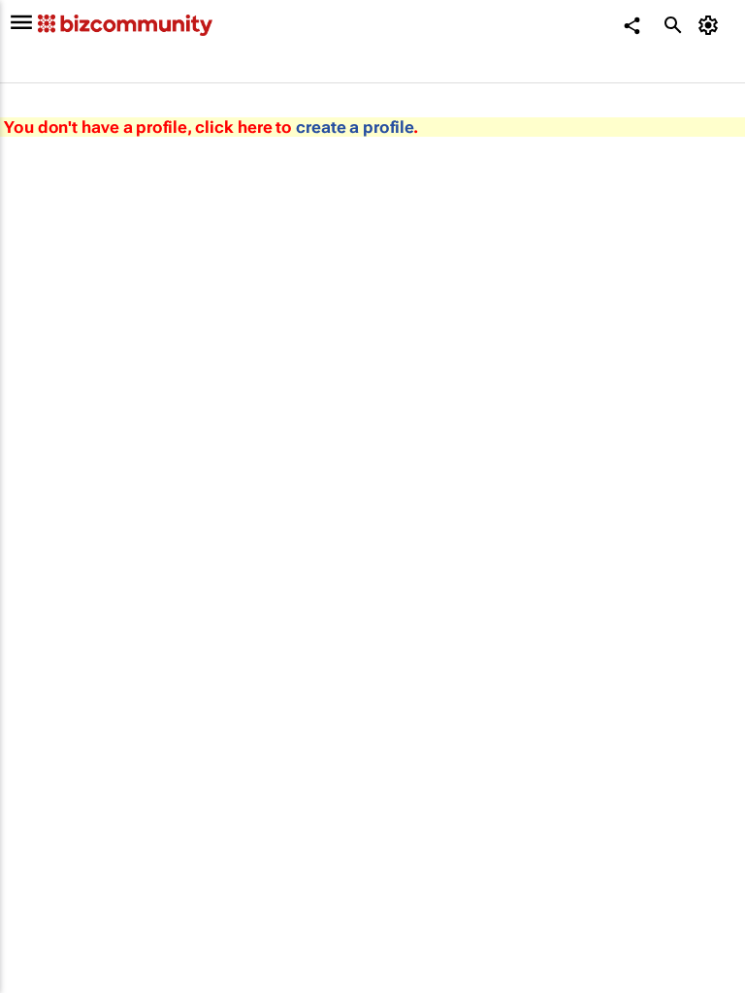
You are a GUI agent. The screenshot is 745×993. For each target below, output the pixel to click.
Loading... (37, 877)
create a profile (354, 127)
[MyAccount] (711, 25)
